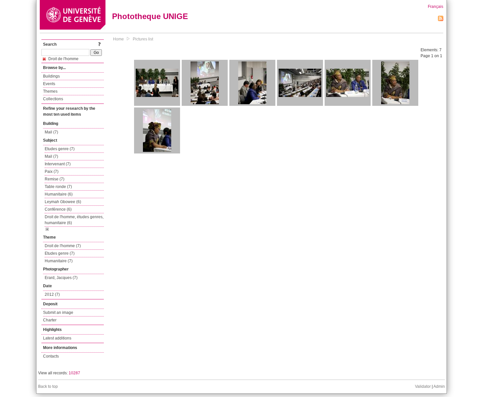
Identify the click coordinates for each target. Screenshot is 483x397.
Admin (439, 386)
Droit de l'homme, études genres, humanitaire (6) (74, 220)
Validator (423, 386)
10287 (74, 373)
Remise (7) (54, 179)
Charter (50, 320)
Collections (53, 99)
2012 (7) (52, 294)
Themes (50, 91)
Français (435, 6)
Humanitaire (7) (59, 261)
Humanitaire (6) (59, 194)
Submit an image (58, 312)
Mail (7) (51, 132)
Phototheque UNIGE (150, 16)
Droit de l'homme (63, 59)
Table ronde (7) (58, 186)
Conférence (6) (58, 209)
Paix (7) (51, 171)
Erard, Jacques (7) (61, 277)
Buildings (51, 76)
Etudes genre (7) (60, 149)
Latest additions (57, 338)
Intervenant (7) (58, 164)
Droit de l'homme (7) (63, 246)
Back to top (48, 386)
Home (118, 39)
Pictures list (143, 39)
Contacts (51, 356)
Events (49, 84)
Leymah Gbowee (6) (63, 201)
